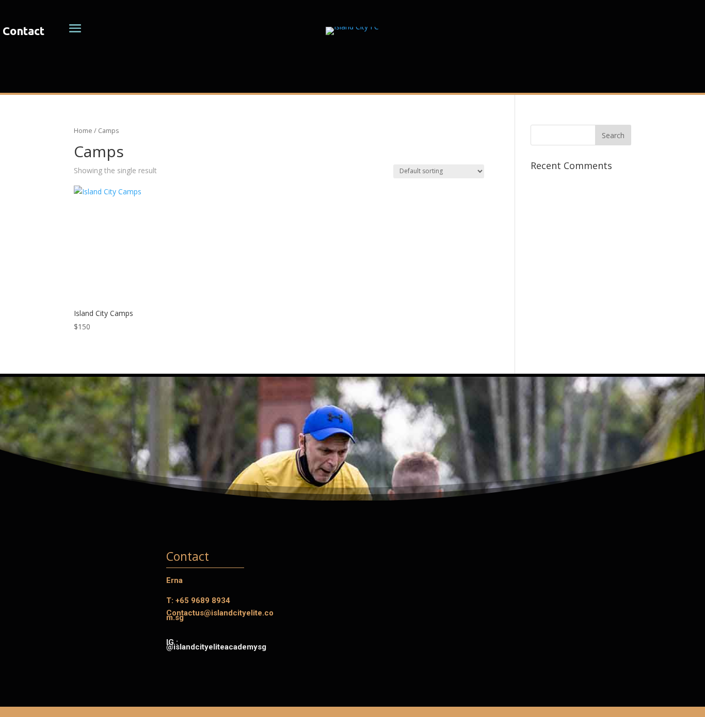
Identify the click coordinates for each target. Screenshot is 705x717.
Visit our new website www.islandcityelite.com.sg (352, 81)
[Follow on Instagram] (22, 78)
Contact (23, 30)
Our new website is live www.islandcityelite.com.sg (595, 75)
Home (83, 130)
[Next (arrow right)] (687, 359)
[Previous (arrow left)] (18, 359)
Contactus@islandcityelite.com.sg (220, 615)
